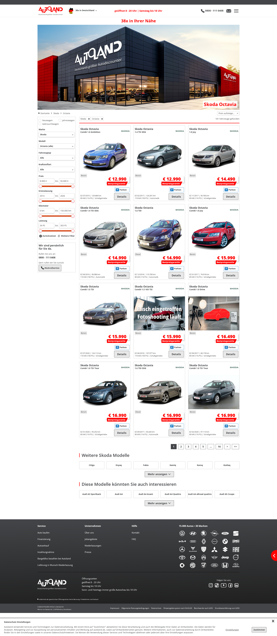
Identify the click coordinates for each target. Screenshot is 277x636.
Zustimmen (259, 629)
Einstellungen (232, 629)
